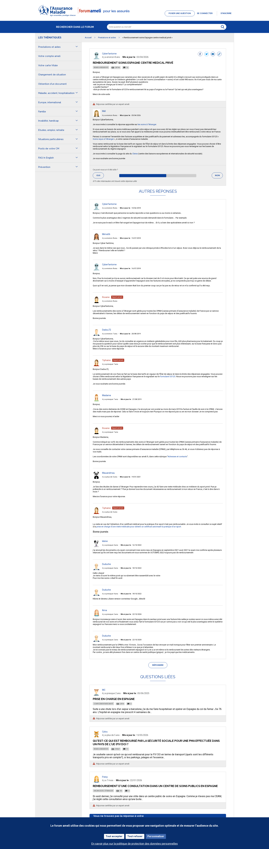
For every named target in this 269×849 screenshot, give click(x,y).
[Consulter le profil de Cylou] (96, 736)
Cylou (105, 731)
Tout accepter (114, 836)
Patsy (105, 777)
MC (103, 690)
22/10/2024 (131, 614)
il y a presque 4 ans (110, 545)
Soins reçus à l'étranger (103, 139)
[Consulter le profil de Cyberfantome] (96, 58)
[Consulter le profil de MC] (96, 694)
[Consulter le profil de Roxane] (96, 302)
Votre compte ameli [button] (49, 56)
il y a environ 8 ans (109, 115)
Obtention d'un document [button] (52, 84)
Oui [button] (100, 175)
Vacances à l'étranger (103, 791)
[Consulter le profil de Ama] (96, 615)
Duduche (106, 564)
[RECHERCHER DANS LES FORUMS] (222, 27)
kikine (105, 541)
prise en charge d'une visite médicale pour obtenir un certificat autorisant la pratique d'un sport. (139, 526)
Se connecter (204, 13)
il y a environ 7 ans (109, 334)
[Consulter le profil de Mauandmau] (96, 477)
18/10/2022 (131, 568)
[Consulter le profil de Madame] (96, 400)
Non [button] (219, 176)
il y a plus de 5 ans (109, 477)
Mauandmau (108, 473)
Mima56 (106, 234)
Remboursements (101, 67)
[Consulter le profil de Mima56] (96, 239)
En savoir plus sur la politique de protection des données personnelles (134, 843)
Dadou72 (106, 330)
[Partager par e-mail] (213, 54)
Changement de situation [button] (52, 74)
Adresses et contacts (177, 456)
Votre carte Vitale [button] (48, 65)
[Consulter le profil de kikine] (96, 546)
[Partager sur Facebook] (200, 54)
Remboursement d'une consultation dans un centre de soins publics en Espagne (155, 786)
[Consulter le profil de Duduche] (96, 569)
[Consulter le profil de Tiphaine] (96, 365)
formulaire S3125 (167, 376)
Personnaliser (155, 836)
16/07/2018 (130, 268)
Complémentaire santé (103, 704)
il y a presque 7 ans (110, 364)
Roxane (106, 297)
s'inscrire (226, 13)
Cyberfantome (109, 53)
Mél (104, 111)
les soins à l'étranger (147, 124)
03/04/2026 (130, 115)
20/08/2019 (130, 334)
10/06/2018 (130, 208)
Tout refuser (135, 836)
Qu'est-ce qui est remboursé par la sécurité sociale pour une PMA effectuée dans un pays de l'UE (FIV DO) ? (156, 742)
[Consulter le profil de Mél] (96, 115)
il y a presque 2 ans (110, 614)
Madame (106, 395)
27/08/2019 (131, 399)
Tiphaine (106, 360)
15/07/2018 (130, 238)
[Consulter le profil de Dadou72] (96, 334)
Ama (104, 610)
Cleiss (135, 153)
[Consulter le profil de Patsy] (96, 781)
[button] (134, 16)
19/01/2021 (130, 477)
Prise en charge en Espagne (114, 699)
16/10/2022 (131, 545)
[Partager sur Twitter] (206, 54)
